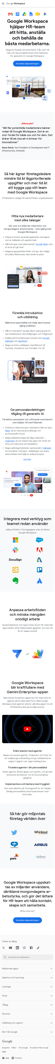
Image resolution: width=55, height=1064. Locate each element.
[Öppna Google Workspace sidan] (15, 3)
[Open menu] (3, 4)
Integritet (5, 1055)
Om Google (23, 1055)
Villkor (14, 1055)
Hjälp (4, 1059)
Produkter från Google (39, 1055)
